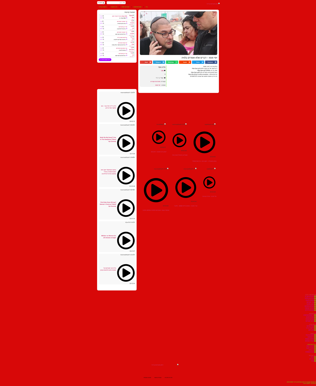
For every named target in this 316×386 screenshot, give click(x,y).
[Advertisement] (178, 106)
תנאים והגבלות (147, 377)
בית (147, 7)
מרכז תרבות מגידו (121, 23)
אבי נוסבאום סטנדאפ (121, 48)
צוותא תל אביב (122, 50)
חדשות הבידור (103, 7)
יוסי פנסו (157, 85)
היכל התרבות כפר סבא (120, 34)
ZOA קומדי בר (122, 18)
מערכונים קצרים (155, 81)
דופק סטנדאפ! (312, 355)
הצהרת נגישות (157, 377)
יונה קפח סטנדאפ (122, 42)
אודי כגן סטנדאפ (123, 26)
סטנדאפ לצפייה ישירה (310, 294)
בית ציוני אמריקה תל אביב (120, 39)
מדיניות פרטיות (168, 377)
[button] (178, 33)
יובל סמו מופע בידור (122, 37)
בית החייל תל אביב (121, 28)
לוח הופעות (114, 7)
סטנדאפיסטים (137, 7)
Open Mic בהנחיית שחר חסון (119, 16)
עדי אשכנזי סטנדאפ (122, 21)
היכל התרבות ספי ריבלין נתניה (119, 44)
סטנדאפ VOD (125, 7)
